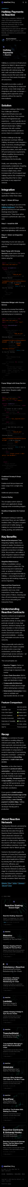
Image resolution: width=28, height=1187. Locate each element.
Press (23, 1174)
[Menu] (26, 2)
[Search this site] (23, 2)
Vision (3, 1174)
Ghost (9, 1183)
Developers (18, 1174)
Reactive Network (11, 39)
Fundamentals (5, 8)
